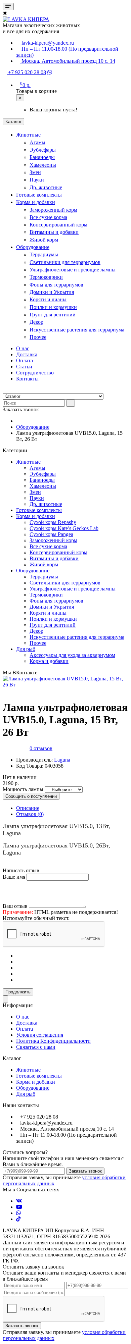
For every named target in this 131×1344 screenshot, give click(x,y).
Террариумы (44, 254)
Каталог (13, 121)
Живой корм (44, 240)
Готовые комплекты (39, 195)
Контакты (27, 378)
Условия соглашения (39, 1035)
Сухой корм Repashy (53, 522)
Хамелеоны (43, 165)
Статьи (24, 366)
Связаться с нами (35, 1047)
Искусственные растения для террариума (77, 329)
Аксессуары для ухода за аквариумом (72, 655)
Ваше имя (14, 877)
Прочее (38, 337)
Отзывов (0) (30, 814)
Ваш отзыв (15, 906)
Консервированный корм (58, 224)
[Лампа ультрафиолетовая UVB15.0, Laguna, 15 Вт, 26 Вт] (65, 684)
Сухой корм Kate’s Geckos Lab (64, 528)
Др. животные (46, 187)
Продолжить (18, 991)
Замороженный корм (53, 210)
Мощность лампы (23, 789)
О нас (22, 348)
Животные (28, 135)
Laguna (62, 760)
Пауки (37, 180)
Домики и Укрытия (52, 292)
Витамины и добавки (54, 232)
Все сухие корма (48, 217)
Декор (36, 322)
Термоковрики (46, 277)
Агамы (37, 142)
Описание (27, 808)
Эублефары (43, 150)
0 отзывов (41, 748)
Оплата (24, 360)
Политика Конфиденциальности (53, 1041)
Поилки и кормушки (53, 307)
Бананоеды (42, 157)
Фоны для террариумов (56, 285)
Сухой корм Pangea (51, 534)
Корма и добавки (35, 202)
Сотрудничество (35, 372)
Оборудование (32, 247)
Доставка (26, 354)
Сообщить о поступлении (31, 796)
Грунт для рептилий (53, 314)
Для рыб (25, 649)
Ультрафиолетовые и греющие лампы (73, 269)
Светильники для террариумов (65, 262)
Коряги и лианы (48, 299)
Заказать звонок (85, 1171)
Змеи (35, 172)
